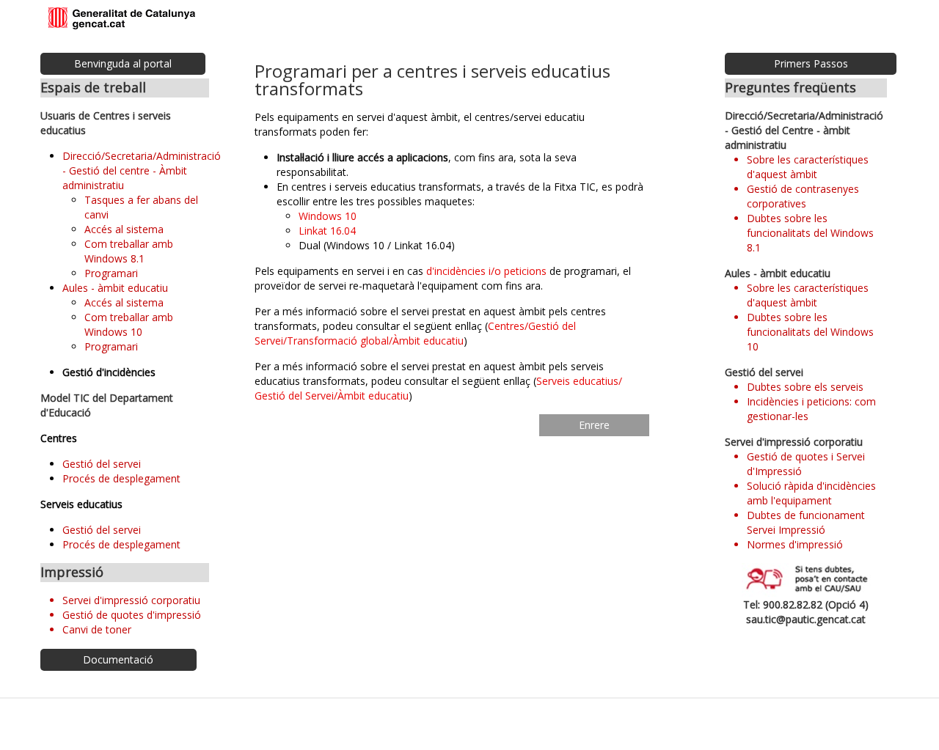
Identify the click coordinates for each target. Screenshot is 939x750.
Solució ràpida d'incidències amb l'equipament (811, 493)
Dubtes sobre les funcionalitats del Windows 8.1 (810, 232)
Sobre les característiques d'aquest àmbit (808, 166)
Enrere (594, 425)
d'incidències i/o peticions (486, 271)
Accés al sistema (124, 229)
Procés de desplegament (121, 478)
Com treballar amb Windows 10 (128, 324)
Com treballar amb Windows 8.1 (128, 251)
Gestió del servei (101, 464)
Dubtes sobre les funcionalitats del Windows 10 (810, 331)
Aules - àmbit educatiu (115, 288)
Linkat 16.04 (327, 231)
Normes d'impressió (795, 544)
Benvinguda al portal (123, 63)
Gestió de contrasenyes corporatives (803, 196)
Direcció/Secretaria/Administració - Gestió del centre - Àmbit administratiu (141, 170)
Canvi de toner (96, 629)
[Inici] (122, 19)
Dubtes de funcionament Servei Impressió (806, 522)
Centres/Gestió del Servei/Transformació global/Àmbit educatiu (415, 333)
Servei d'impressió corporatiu (131, 600)
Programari (111, 273)
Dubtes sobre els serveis (805, 387)
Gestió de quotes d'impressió (131, 615)
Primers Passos (811, 63)
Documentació (118, 659)
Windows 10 (328, 216)
